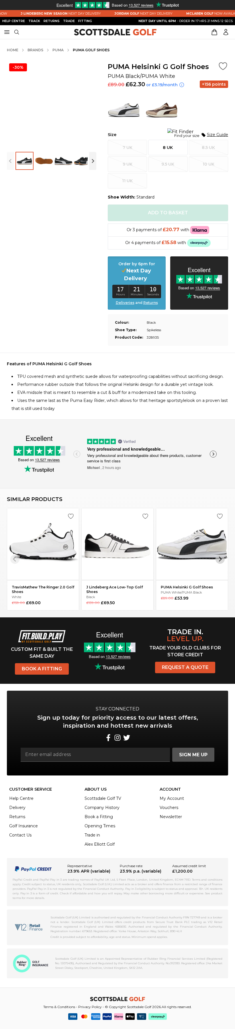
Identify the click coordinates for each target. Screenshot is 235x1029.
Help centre (13, 21)
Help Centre (21, 798)
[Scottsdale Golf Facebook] (108, 737)
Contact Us (20, 835)
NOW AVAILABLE (206, 13)
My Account (172, 798)
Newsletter (171, 816)
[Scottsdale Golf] (115, 32)
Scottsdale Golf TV (103, 798)
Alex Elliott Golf (100, 844)
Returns (52, 21)
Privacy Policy (90, 1007)
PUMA (58, 50)
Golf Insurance (23, 825)
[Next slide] (92, 161)
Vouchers (169, 807)
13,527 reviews (47, 459)
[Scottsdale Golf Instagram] (117, 737)
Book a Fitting (42, 668)
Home (12, 50)
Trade (69, 21)
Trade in (92, 835)
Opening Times (100, 825)
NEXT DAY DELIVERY (53, 13)
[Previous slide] (10, 161)
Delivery (17, 807)
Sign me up (193, 754)
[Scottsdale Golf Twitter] (126, 737)
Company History (102, 807)
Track (34, 21)
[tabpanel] (117, 386)
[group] (24, 161)
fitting (85, 21)
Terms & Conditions (59, 1007)
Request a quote (185, 667)
